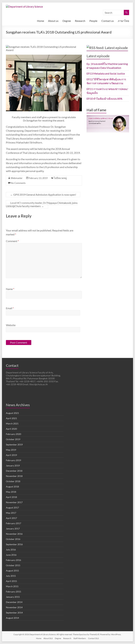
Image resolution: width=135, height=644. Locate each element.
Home (40, 20)
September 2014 (14, 612)
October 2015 (13, 565)
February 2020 (13, 434)
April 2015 (11, 581)
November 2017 (14, 502)
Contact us (107, 20)
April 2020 (11, 428)
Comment (12, 241)
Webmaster (17, 178)
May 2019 (11, 449)
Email (10, 308)
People (93, 20)
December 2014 (14, 602)
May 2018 (11, 491)
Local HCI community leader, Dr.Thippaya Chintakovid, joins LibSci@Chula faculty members (42, 204)
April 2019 (11, 455)
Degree (67, 20)
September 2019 (14, 444)
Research (80, 20)
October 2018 (13, 481)
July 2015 (11, 575)
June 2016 (11, 554)
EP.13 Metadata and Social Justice (106, 73)
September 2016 (14, 544)
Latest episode (98, 56)
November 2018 (14, 476)
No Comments (18, 183)
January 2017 (13, 528)
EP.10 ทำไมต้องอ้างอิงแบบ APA (104, 98)
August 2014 (12, 617)
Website (10, 325)
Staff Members (79, 638)
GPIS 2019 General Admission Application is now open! (43, 194)
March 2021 (12, 423)
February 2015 (13, 591)
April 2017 (11, 518)
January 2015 (13, 596)
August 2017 (12, 507)
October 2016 (13, 539)
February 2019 (13, 460)
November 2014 (14, 607)
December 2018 (14, 470)
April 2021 (11, 418)
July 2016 (11, 549)
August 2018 (12, 486)
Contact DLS (93, 638)
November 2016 (14, 533)
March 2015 (12, 586)
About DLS (48, 638)
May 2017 (11, 512)
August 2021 (12, 413)
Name (10, 288)
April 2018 (11, 497)
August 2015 (12, 570)
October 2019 (13, 439)
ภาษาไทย (123, 20)
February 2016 (13, 560)
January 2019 (13, 465)
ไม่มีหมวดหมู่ (60, 178)
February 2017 (13, 523)
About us (53, 20)
